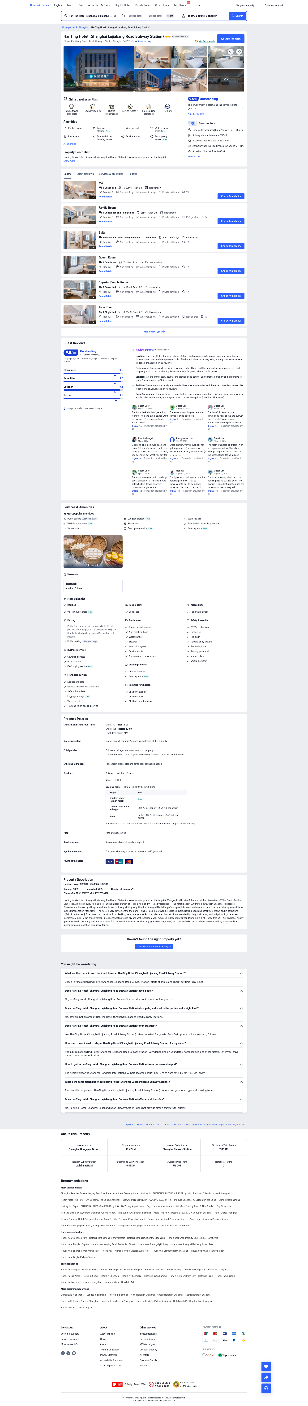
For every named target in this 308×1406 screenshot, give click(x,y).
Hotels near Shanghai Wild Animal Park (80, 1250)
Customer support (70, 1333)
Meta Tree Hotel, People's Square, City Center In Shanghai (183, 1212)
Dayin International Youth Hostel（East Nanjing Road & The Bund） (180, 1206)
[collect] (266, 1366)
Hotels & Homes (39, 5)
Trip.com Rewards (148, 1339)
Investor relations (148, 1333)
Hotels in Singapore (225, 1276)
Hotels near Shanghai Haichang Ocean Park (192, 1244)
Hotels (140, 1124)
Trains (70, 5)
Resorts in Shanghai (118, 1294)
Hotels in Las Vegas (70, 1276)
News (103, 1339)
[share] (266, 1377)
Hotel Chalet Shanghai (225, 1212)
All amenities (70, 144)
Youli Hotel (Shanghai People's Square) (209, 1219)
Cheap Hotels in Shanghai (170, 1294)
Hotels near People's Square (75, 1244)
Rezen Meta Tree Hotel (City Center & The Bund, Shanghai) (90, 1200)
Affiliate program (148, 1344)
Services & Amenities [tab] (111, 173)
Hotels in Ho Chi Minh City (183, 1276)
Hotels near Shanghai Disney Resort (107, 1238)
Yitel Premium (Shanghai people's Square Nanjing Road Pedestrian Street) (151, 1219)
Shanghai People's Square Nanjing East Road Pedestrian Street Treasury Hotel (99, 1193)
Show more (69, 161)
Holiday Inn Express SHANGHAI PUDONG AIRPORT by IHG (90, 1206)
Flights (58, 5)
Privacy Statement (109, 1355)
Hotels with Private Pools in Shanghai (79, 1301)
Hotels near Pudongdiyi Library (152, 1244)
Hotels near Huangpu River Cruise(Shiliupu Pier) (125, 1250)
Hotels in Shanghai (173, 1124)
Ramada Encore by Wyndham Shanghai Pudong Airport (88, 1212)
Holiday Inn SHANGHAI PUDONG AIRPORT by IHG (166, 1193)
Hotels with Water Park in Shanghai (153, 1301)
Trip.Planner (180, 5)
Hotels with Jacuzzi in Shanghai (76, 1307)
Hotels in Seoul (90, 1276)
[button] (198, 5)
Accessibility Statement (111, 1360)
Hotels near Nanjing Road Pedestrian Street (113, 1244)
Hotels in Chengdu (109, 1276)
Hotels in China (153, 1124)
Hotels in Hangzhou (92, 1282)
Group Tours (162, 5)
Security (143, 1365)
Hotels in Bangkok (133, 1269)
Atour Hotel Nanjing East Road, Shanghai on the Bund (88, 1225)
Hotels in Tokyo (174, 1269)
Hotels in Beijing (90, 1269)
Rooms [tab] (68, 173)
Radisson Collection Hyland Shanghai (211, 1193)
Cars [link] (80, 5)
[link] (245, 5)
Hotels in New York (70, 1282)
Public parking (74, 518)
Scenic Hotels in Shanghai (198, 1294)
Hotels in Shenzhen (154, 1269)
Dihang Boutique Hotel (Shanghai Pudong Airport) (86, 1219)
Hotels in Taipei (205, 1276)
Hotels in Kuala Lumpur (155, 1276)
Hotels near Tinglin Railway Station (78, 1257)
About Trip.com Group (111, 1365)
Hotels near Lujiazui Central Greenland (146, 1238)
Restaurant (133, 523)
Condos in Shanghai (96, 1294)
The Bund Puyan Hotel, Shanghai (134, 1212)
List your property (148, 1349)
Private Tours (142, 5)
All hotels (144, 1355)
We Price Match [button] (207, 41)
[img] (99, 69)
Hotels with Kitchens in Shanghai (117, 1301)
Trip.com (129, 1124)
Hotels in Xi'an (112, 1282)
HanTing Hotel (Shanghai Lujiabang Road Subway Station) (114, 36)
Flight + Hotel (122, 5)
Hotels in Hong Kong (195, 1269)
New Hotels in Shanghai (143, 1294)
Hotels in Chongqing (218, 1269)
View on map (194, 156)
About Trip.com (107, 1333)
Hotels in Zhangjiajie (131, 1276)
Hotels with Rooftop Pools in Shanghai (192, 1301)
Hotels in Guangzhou (111, 1269)
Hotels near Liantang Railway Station (170, 1250)
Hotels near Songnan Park (74, 1238)
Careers (103, 1344)
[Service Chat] (266, 1388)
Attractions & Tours (99, 5)
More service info (69, 1344)
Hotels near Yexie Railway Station (207, 1250)
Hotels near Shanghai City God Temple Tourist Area (192, 1238)
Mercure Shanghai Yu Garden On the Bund (195, 1200)
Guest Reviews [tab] (85, 173)
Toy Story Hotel (224, 1206)
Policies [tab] (132, 173)
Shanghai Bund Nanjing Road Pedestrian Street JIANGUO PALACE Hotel (153, 1225)
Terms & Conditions (109, 1349)
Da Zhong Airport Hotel (132, 1206)
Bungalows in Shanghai (72, 1294)
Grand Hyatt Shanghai (229, 1200)
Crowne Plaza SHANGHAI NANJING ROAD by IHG (147, 1200)
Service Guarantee (70, 1339)
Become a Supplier (149, 1360)
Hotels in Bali (127, 1282)
